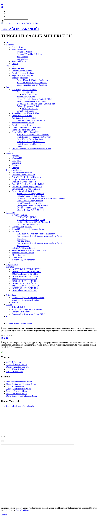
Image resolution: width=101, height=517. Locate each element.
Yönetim (10, 66)
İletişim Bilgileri (18, 307)
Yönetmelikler (17, 158)
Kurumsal (10, 45)
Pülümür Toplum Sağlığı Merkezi (31, 196)
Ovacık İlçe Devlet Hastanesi (24, 182)
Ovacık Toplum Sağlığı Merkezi (30, 208)
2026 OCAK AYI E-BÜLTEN (24, 283)
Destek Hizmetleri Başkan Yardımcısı (32, 80)
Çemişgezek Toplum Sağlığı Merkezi (32, 205)
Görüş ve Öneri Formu (21, 312)
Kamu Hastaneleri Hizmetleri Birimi (27, 113)
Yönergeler (16, 163)
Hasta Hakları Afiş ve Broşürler (30, 139)
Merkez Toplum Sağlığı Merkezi (30, 193)
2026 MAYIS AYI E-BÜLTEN (25, 274)
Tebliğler (15, 167)
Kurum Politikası (19, 49)
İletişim (15, 302)
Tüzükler (15, 165)
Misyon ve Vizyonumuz (22, 227)
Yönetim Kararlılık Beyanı (23, 253)
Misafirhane (11, 295)
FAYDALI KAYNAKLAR (28, 224)
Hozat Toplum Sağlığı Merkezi (29, 203)
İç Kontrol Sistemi (19, 215)
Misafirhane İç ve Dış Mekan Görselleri (28, 297)
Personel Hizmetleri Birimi (23, 123)
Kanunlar (15, 156)
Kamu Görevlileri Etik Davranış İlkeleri (28, 229)
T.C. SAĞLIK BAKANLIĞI (20, 29)
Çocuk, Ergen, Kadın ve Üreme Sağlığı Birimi (36, 104)
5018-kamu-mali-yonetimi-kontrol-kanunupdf (36, 234)
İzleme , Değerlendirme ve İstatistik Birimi (34, 99)
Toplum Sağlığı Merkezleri (23, 191)
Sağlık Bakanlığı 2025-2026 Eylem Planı (29, 250)
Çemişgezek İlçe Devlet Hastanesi (26, 189)
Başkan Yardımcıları (20, 78)
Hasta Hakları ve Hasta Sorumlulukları (33, 134)
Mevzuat (10, 153)
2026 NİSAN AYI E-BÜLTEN (25, 276)
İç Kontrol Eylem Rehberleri (23, 260)
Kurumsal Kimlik (19, 61)
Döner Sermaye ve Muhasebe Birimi (27, 127)
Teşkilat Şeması (18, 47)
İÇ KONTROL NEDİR (27, 217)
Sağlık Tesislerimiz (14, 170)
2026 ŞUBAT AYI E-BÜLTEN (25, 281)
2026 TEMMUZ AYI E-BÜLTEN (26, 269)
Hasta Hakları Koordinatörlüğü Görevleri (34, 137)
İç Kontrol (10, 212)
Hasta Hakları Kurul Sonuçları (29, 144)
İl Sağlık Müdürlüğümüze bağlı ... (20, 323)
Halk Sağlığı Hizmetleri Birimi (24, 89)
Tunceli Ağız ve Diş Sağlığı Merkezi (27, 186)
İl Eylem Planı (12, 264)
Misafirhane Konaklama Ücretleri (25, 300)
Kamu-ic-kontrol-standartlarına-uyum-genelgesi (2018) (39, 236)
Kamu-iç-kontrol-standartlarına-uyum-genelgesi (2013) (39, 243)
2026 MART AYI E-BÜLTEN (24, 279)
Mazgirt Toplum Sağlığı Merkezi (30, 210)
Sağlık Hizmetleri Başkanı (22, 75)
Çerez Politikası (22, 510)
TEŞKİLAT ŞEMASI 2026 (23, 248)
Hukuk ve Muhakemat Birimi (24, 130)
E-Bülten (10, 267)
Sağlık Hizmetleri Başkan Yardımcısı (32, 82)
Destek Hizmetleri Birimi (22, 125)
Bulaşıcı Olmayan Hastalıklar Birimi (32, 101)
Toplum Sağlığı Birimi (26, 97)
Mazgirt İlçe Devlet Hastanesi (24, 179)
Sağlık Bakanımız (19, 68)
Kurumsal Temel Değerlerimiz (29, 54)
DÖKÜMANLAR (30, 94)
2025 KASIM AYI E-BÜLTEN (25, 288)
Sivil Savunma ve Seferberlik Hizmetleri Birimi (31, 149)
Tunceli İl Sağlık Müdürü (22, 71)
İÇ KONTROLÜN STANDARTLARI (33, 222)
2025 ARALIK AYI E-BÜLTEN (25, 286)
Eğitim (19, 146)
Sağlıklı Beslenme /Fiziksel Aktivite (21, 406)
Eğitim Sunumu (18, 255)
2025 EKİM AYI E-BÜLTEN (24, 290)
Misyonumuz (22, 56)
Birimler (9, 87)
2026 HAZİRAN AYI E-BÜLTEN (26, 271)
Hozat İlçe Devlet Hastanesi (23, 175)
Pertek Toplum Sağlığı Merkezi (30, 201)
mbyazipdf (21, 238)
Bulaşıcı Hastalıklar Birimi (28, 106)
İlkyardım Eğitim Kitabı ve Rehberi (31, 120)
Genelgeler (16, 160)
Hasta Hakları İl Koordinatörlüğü (25, 132)
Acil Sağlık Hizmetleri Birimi (24, 118)
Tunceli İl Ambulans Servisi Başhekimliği (29, 184)
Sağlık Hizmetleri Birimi (22, 115)
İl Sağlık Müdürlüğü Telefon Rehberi (27, 309)
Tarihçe (15, 63)
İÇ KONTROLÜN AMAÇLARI (31, 219)
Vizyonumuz (22, 59)
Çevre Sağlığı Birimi (25, 111)
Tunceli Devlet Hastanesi (22, 172)
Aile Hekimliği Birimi (26, 92)
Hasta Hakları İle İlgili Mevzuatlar (31, 141)
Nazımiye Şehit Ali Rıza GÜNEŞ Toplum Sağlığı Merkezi (41, 198)
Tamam (4, 515)
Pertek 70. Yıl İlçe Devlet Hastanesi (26, 177)
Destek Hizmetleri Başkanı (23, 73)
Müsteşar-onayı (23, 241)
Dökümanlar (17, 257)
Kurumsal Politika (24, 52)
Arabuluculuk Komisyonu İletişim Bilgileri (29, 314)
